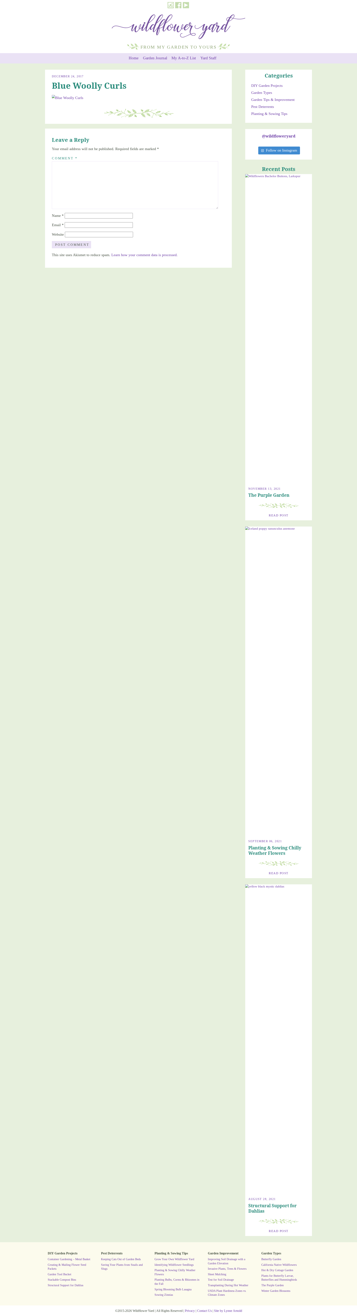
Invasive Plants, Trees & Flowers (227, 1268)
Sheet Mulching (217, 1274)
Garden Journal (155, 58)
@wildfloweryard (278, 136)
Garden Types (261, 93)
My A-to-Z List (183, 58)
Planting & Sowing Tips (269, 114)
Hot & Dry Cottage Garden (277, 1270)
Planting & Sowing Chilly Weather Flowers (274, 850)
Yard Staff (208, 58)
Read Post (278, 515)
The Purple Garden (268, 495)
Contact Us (204, 1310)
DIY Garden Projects (267, 86)
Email (58, 225)
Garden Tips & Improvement (273, 100)
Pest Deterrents (262, 107)
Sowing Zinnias (164, 1294)
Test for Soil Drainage (221, 1279)
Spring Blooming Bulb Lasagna (173, 1289)
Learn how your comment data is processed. (144, 255)
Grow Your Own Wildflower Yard (174, 1259)
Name (58, 216)
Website (58, 234)
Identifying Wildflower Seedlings (174, 1264)
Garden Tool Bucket (59, 1274)
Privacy (190, 1310)
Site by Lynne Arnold (228, 1310)
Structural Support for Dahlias (272, 1208)
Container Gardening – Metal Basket (69, 1259)
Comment (64, 158)
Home (133, 58)
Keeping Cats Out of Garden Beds (121, 1259)
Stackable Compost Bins (62, 1279)
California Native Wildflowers (279, 1264)
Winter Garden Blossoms (275, 1290)
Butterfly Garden (271, 1259)
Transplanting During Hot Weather (228, 1285)
